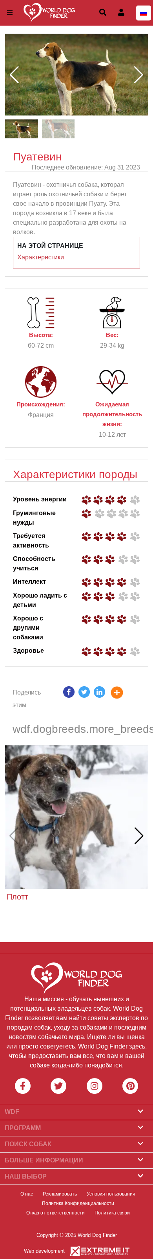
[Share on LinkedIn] (99, 698)
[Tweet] (84, 698)
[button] (138, 75)
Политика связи (112, 1213)
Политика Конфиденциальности (78, 1203)
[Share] (123, 698)
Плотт (17, 896)
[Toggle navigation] (10, 13)
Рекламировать (60, 1194)
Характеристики (40, 257)
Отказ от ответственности (55, 1213)
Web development (44, 1251)
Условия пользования (111, 1194)
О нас (26, 1194)
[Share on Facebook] (69, 698)
